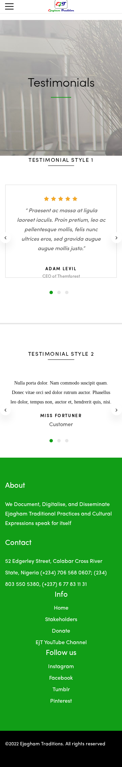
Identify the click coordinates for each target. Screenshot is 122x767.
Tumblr (61, 690)
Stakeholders (61, 619)
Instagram (61, 667)
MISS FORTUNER (61, 416)
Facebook (61, 678)
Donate (61, 631)
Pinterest (61, 701)
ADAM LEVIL (61, 269)
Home (61, 608)
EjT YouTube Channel (61, 642)
